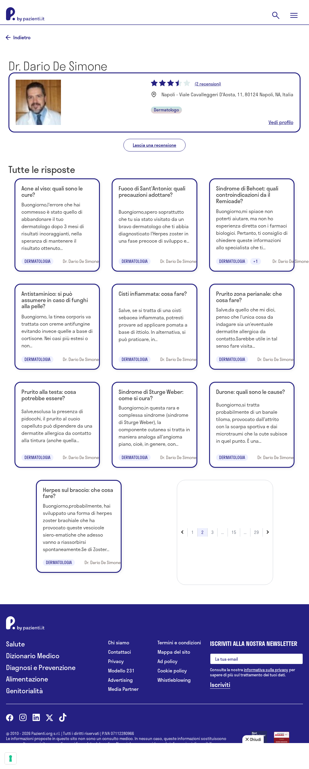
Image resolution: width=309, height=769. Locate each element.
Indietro (21, 37)
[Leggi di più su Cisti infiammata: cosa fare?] (154, 327)
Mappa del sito (174, 652)
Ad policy (167, 661)
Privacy (116, 661)
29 (256, 532)
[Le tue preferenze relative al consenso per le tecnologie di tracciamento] (10, 758)
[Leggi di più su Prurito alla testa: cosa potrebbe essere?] (57, 425)
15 (233, 532)
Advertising (120, 680)
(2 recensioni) (208, 83)
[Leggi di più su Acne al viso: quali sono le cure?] (57, 225)
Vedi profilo (281, 122)
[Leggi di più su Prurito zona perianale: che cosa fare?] (252, 327)
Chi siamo (118, 643)
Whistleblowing (174, 680)
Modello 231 (121, 671)
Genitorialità (24, 690)
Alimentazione (27, 679)
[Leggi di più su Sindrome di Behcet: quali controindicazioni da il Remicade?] (252, 225)
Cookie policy (172, 671)
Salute (15, 644)
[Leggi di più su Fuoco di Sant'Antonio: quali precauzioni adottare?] (154, 225)
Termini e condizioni (179, 643)
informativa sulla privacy (266, 670)
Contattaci (119, 652)
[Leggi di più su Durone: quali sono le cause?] (252, 425)
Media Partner (123, 689)
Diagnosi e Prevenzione (40, 667)
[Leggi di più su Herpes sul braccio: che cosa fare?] (78, 526)
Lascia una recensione (154, 145)
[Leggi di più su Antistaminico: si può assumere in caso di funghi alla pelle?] (57, 327)
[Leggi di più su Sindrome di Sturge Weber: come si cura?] (154, 425)
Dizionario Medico (32, 655)
